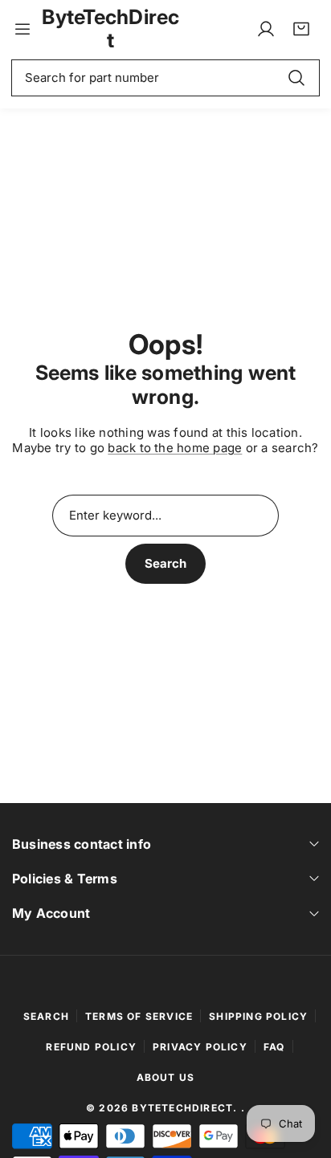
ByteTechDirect (182, 1108)
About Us (166, 1077)
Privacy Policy (200, 1047)
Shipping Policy (258, 1016)
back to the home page (175, 447)
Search (165, 563)
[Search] (296, 77)
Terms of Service (139, 1016)
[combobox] (165, 78)
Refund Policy (91, 1047)
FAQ (274, 1047)
